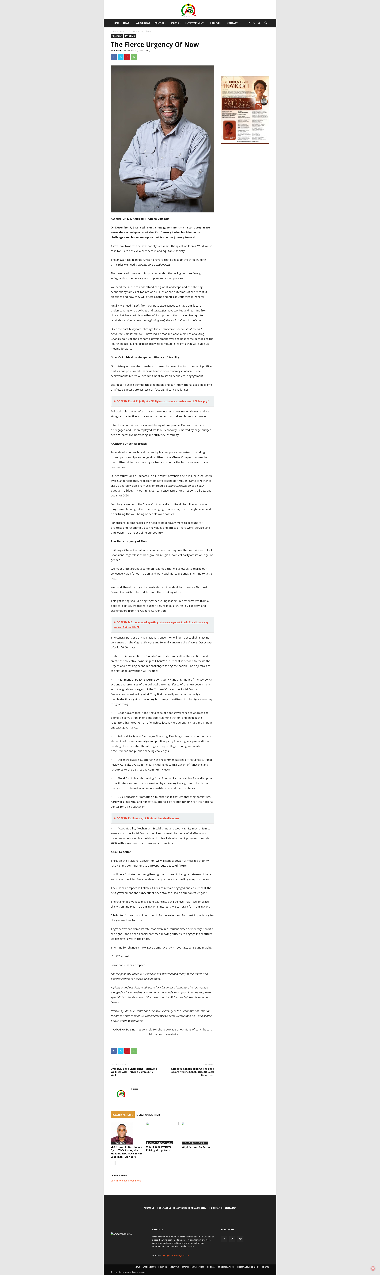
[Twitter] (254, 23)
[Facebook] (249, 23)
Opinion (122, 31)
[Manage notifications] (373, 1268)
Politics (159, 23)
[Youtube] (259, 23)
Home (116, 23)
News (126, 23)
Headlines (118, 1143)
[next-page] (117, 1163)
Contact (232, 23)
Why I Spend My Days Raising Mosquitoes (158, 1148)
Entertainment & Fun (248, 1267)
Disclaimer (230, 1208)
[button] (265, 23)
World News (143, 23)
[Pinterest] (127, 57)
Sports (175, 23)
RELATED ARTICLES (123, 1114)
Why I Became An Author (196, 1147)
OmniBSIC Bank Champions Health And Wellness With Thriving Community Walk (134, 1072)
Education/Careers (159, 1142)
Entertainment (194, 23)
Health (185, 1267)
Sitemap (215, 1208)
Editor (117, 50)
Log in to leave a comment (126, 1180)
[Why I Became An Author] (198, 1133)
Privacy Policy (198, 1208)
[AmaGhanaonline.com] (190, 10)
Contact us (165, 1208)
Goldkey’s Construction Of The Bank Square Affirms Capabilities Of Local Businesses (192, 1072)
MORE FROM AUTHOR (148, 1114)
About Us (149, 1208)
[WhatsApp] (134, 57)
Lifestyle (215, 23)
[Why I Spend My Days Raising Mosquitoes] (162, 1133)
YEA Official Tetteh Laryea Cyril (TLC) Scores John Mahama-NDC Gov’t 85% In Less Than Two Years (126, 1151)
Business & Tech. (226, 1267)
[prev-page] (112, 1163)
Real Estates (197, 1267)
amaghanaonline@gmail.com (176, 1255)
